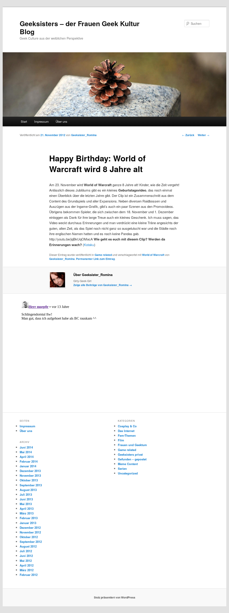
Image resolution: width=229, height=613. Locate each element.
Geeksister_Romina (84, 135)
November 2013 (30, 475)
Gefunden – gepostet (132, 459)
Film (121, 440)
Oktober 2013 (29, 480)
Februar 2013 (29, 518)
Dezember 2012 (30, 527)
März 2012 (27, 570)
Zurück (188, 135)
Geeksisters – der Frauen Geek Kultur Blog (80, 27)
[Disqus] (114, 355)
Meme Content (128, 464)
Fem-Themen (127, 435)
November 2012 (30, 532)
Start (24, 121)
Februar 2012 (29, 575)
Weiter (203, 135)
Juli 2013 (26, 494)
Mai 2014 (26, 452)
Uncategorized (128, 473)
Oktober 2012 (29, 537)
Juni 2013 (26, 499)
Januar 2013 (28, 523)
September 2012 (31, 541)
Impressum (41, 121)
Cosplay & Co (127, 426)
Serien (122, 468)
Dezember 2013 (30, 471)
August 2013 (28, 490)
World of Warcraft (153, 255)
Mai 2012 (26, 560)
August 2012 (28, 546)
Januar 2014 (28, 466)
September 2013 (31, 485)
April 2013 (27, 508)
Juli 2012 (26, 551)
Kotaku (89, 244)
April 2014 (27, 457)
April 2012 (27, 565)
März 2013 (27, 513)
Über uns (61, 121)
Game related (103, 255)
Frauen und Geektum (132, 445)
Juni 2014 (26, 447)
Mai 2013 (26, 504)
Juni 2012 (26, 556)
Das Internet (126, 431)
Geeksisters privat (130, 454)
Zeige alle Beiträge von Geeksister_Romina (102, 285)
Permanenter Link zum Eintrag (95, 259)
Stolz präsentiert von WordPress (114, 597)
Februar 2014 (29, 461)
